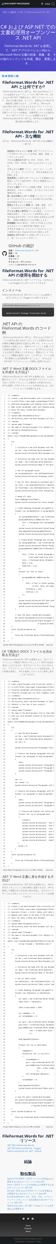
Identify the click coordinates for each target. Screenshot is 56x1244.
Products (28, 1228)
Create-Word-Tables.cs (12, 1127)
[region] (28, 518)
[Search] (53, 4)
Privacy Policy (19, 1241)
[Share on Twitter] (28, 1219)
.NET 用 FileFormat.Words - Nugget (24, 1148)
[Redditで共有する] (12, 76)
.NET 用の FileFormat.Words (20, 1145)
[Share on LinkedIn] (32, 1219)
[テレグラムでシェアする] (17, 76)
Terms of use (30, 1241)
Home (28, 1226)
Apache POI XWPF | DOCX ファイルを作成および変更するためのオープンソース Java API (30, 1180)
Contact (38, 1241)
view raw (49, 645)
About (28, 1231)
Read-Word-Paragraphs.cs (13, 870)
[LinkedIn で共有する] (9, 76)
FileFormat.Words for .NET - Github (24, 1151)
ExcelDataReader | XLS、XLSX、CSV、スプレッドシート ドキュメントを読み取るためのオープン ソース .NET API (30, 1199)
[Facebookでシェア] (3, 76)
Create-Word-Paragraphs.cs (14, 645)
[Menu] (42, 4)
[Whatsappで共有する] (15, 76)
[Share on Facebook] (23, 1219)
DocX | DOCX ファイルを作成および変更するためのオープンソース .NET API (30, 1186)
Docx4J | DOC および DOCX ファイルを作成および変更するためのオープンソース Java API (30, 1192)
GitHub (41, 645)
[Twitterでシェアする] (6, 76)
